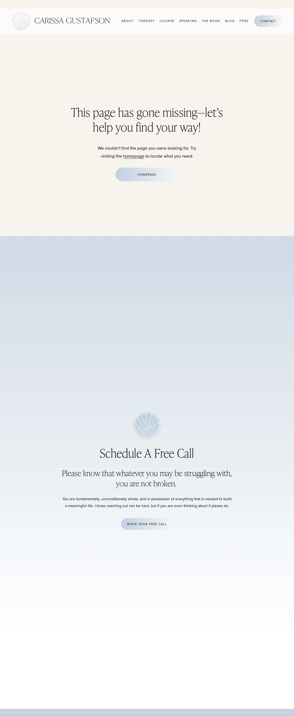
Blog (230, 21)
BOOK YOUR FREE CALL (147, 524)
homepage (133, 156)
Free (244, 21)
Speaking (188, 21)
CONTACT (268, 21)
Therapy (147, 21)
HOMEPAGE (147, 174)
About (127, 21)
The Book (211, 21)
